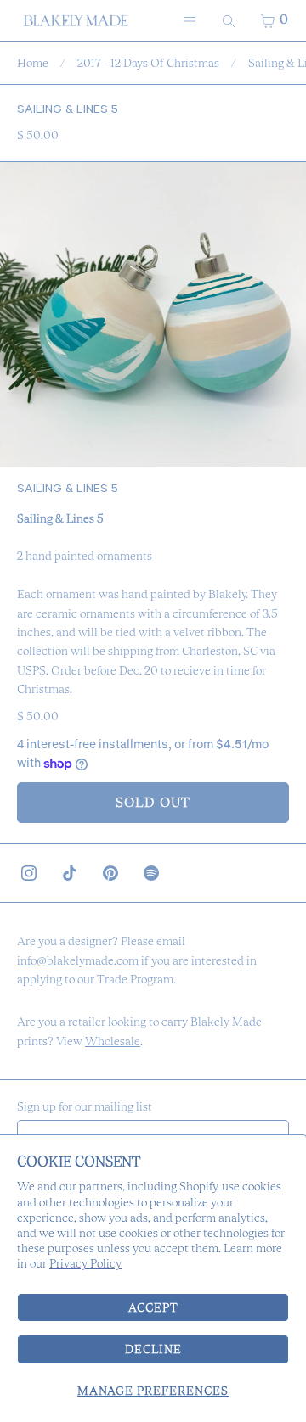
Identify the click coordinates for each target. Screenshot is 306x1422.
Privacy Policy (85, 1263)
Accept (153, 1307)
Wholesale (112, 1041)
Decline (153, 1349)
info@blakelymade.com (78, 960)
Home (32, 63)
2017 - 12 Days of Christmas (148, 63)
